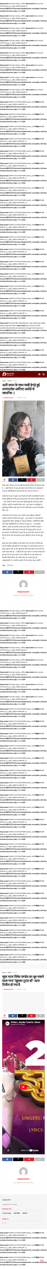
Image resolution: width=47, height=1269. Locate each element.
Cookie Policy (6, 1213)
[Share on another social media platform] (40, 480)
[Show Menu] (39, 374)
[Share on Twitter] (22, 480)
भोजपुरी (15, 381)
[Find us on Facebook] (2, 1223)
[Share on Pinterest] (31, 480)
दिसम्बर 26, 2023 (21, 397)
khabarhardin (9, 397)
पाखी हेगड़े (10, 565)
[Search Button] (44, 374)
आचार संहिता (17, 1213)
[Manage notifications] (42, 1261)
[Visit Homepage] (8, 374)
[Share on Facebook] (12, 480)
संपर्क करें (25, 1213)
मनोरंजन (9, 381)
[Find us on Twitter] (5, 1223)
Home (4, 381)
